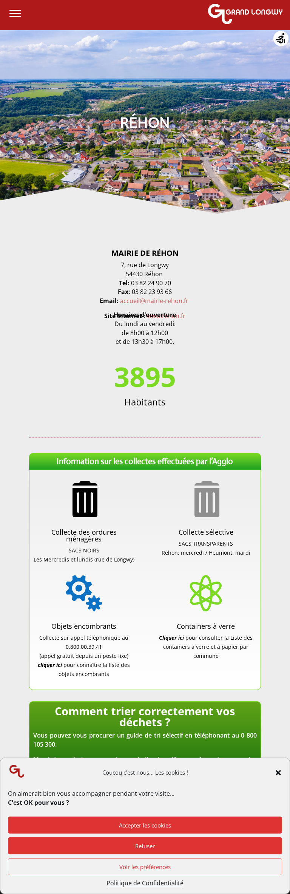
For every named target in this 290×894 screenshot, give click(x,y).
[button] (278, 772)
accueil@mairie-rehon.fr (154, 301)
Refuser (145, 846)
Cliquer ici (172, 637)
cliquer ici (50, 664)
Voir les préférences (145, 867)
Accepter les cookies (145, 825)
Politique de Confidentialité (145, 883)
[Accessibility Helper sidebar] (281, 39)
